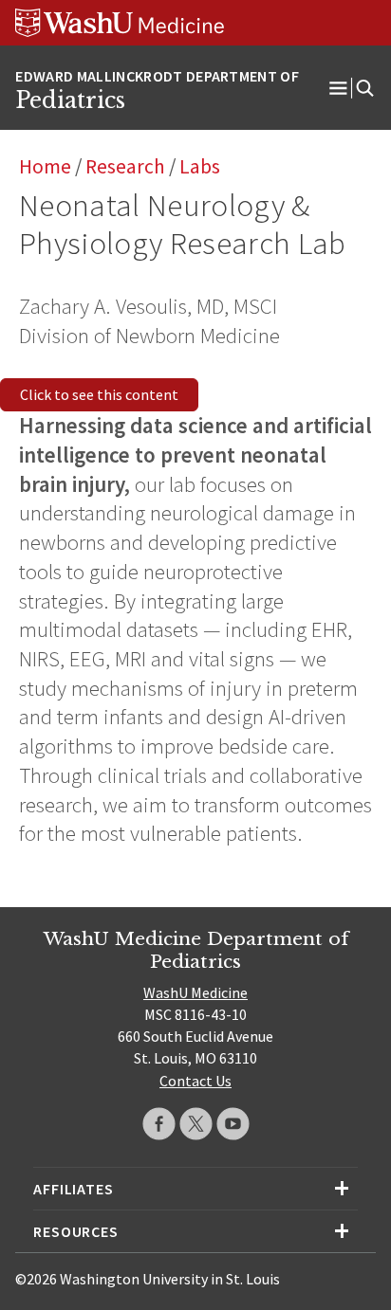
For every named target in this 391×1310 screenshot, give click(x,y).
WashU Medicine (195, 992)
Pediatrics (70, 100)
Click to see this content (99, 394)
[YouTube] (233, 1123)
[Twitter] (196, 1123)
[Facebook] (159, 1123)
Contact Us (195, 1080)
